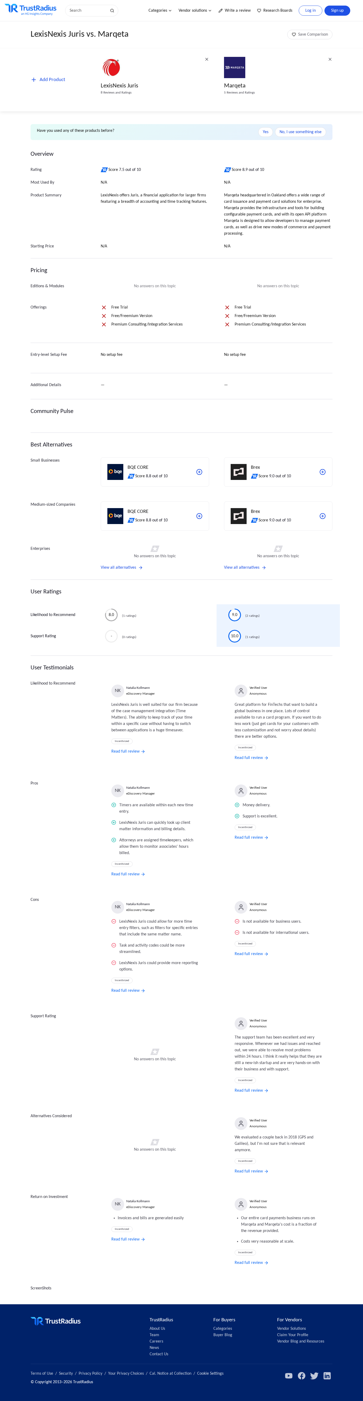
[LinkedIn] (327, 1376)
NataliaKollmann (138, 688)
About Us (157, 1329)
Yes (265, 132)
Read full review (125, 751)
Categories (158, 11)
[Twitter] (314, 1376)
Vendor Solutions (291, 1329)
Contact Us (159, 1354)
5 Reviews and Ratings (239, 92)
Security (66, 1374)
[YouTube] (289, 1376)
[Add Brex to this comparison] (322, 472)
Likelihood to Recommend (53, 615)
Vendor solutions (193, 11)
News (154, 1348)
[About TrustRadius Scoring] (104, 169)
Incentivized (122, 741)
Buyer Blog (222, 1335)
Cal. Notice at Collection (170, 1374)
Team (154, 1335)
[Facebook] (301, 1376)
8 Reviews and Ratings (116, 92)
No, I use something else (301, 132)
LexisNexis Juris (119, 86)
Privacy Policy (90, 1374)
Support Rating (43, 636)
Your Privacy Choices (126, 1374)
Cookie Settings (210, 1374)
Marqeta (235, 86)
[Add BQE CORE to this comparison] (199, 472)
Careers (156, 1341)
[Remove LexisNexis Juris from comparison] (206, 59)
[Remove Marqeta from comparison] (330, 59)
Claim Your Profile (292, 1335)
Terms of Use (42, 1374)
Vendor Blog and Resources (300, 1341)
